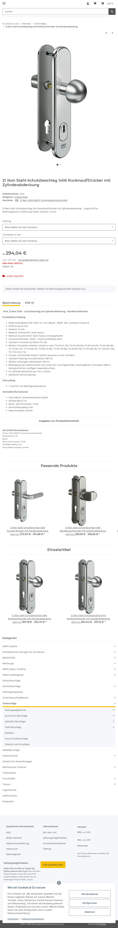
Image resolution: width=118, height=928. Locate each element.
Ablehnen (90, 912)
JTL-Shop (102, 924)
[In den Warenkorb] (4, 43)
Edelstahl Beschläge (15, 721)
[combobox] (59, 227)
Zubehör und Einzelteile (17, 744)
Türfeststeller (9, 772)
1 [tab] (57, 165)
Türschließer (9, 778)
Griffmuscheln (9, 795)
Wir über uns (50, 832)
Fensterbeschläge (11, 686)
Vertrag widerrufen (53, 864)
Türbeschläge (21, 197)
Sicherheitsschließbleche (15, 697)
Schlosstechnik (10, 755)
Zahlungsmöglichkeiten (55, 837)
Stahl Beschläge (13, 727)
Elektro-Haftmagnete (13, 674)
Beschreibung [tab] (11, 302)
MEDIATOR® (8, 657)
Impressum (13, 919)
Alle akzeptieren (89, 894)
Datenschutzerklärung (33, 919)
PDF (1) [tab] (29, 302)
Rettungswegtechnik (15, 710)
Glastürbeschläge (11, 680)
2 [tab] (60, 165)
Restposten (8, 801)
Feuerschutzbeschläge (16, 738)
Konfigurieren (90, 903)
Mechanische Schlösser (14, 767)
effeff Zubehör (9, 646)
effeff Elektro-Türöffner (14, 669)
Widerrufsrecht (14, 837)
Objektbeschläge (11, 750)
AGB (8, 832)
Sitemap (47, 848)
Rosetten (9, 732)
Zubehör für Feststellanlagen (17, 761)
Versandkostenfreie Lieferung (33, 260)
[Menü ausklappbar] (4, 2)
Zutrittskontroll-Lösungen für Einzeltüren (23, 652)
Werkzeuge (8, 663)
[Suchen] (112, 11)
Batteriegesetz (13, 854)
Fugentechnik (9, 789)
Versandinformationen (54, 843)
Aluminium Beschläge (16, 715)
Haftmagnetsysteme (12, 691)
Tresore (6, 784)
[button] (87, 3)
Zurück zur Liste (12, 23)
